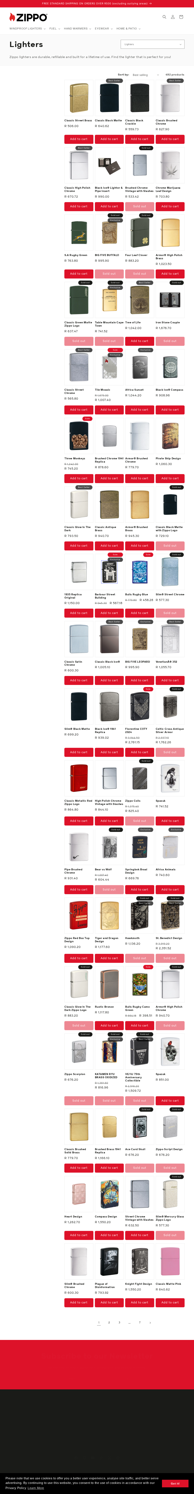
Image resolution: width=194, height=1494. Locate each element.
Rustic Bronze (104, 1007)
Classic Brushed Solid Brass (75, 1151)
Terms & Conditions (111, 1428)
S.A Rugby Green (75, 255)
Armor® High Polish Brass (169, 257)
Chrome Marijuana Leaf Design (168, 189)
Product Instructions (156, 1421)
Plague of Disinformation (105, 1286)
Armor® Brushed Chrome (136, 460)
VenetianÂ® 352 (166, 662)
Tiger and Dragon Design (107, 940)
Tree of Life (133, 322)
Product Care (151, 1428)
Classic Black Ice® (107, 662)
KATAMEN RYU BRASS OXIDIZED (106, 1076)
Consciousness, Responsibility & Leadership (29, 1437)
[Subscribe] (127, 1378)
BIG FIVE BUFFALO (107, 255)
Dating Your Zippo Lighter (159, 1435)
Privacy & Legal (108, 1421)
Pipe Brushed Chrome (73, 871)
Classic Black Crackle (134, 122)
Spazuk (161, 801)
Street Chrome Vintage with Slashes (139, 1218)
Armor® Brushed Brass (136, 529)
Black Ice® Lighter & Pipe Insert (109, 189)
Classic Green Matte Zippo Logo (78, 324)
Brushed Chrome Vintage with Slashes (139, 189)
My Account (62, 1415)
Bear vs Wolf (103, 869)
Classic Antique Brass (105, 529)
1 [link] (99, 1322)
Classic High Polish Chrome (77, 189)
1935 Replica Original (73, 596)
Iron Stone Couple (168, 322)
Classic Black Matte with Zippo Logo (169, 529)
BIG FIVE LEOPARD (137, 662)
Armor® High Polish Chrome (169, 1008)
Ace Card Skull (135, 1149)
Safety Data (150, 1441)
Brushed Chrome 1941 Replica (109, 460)
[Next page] (150, 1323)
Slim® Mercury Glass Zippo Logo (170, 1218)
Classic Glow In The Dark (77, 529)
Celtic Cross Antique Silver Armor (170, 731)
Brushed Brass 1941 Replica (108, 1151)
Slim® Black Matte (77, 729)
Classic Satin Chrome (73, 663)
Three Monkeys (74, 458)
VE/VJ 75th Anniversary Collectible (133, 1077)
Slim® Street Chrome (170, 594)
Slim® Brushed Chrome (74, 1286)
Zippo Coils (133, 801)
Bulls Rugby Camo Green (137, 1008)
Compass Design (106, 1217)
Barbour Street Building (105, 596)
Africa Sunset (134, 390)
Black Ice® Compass (169, 390)
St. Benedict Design (169, 938)
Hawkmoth (132, 938)
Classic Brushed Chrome (167, 122)
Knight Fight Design (138, 1284)
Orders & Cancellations (69, 1421)
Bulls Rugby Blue (136, 594)
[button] (27, 29)
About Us (15, 1415)
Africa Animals (166, 869)
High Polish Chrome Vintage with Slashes (109, 802)
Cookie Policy (107, 1415)
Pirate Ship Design (168, 458)
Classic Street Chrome (74, 391)
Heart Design (73, 1217)
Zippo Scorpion (74, 1074)
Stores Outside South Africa (28, 1428)
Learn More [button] (36, 1488)
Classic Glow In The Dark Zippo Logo (77, 1008)
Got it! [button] (175, 1483)
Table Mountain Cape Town (109, 324)
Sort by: (123, 74)
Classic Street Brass (78, 120)
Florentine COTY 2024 (136, 731)
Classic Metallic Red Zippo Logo (78, 802)
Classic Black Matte (108, 120)
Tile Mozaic (103, 390)
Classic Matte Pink (168, 1284)
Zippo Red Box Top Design (77, 940)
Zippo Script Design (169, 1149)
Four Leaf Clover (136, 255)
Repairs (147, 1415)
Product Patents (153, 1448)
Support (59, 1428)
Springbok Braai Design (136, 871)
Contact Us (16, 1421)
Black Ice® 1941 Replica (105, 731)
